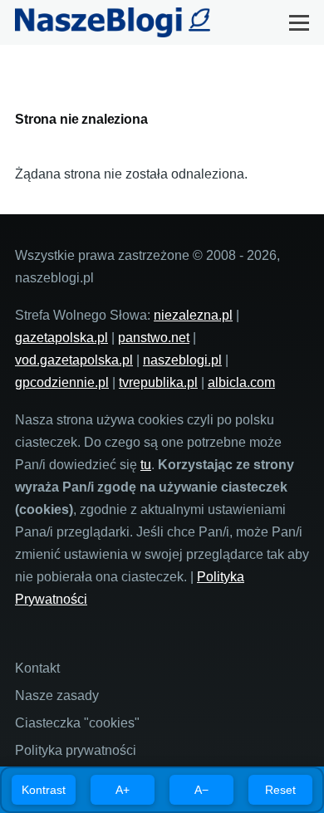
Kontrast (44, 789)
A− (201, 789)
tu (145, 465)
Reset (280, 789)
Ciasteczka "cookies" (77, 723)
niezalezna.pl (193, 315)
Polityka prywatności (75, 750)
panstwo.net (153, 338)
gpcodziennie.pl (62, 382)
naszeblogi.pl (182, 360)
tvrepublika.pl (158, 382)
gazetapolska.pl (61, 338)
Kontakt (37, 668)
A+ (122, 789)
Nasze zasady (57, 695)
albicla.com (241, 382)
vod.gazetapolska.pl (74, 360)
